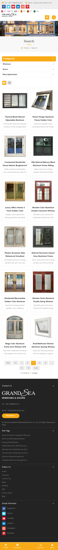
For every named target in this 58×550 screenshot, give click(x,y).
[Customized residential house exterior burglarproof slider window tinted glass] (15, 146)
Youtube (10, 518)
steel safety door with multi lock (14, 446)
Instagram (11, 528)
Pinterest (10, 533)
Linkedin (10, 523)
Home (26, 48)
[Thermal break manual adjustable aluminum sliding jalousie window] (15, 100)
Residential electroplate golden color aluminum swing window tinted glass (14, 300)
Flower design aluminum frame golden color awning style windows (43, 119)
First (8, 363)
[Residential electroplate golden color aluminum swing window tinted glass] (15, 282)
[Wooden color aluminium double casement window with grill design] (43, 191)
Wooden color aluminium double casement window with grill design (43, 209)
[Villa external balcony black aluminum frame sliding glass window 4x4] (43, 146)
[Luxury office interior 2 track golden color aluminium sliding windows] (15, 191)
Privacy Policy (7, 493)
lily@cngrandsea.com (43, 3)
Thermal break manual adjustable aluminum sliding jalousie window (14, 119)
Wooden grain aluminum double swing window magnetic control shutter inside (43, 300)
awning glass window (10, 442)
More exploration (10, 74)
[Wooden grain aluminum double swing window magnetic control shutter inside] (43, 282)
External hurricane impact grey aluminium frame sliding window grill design (43, 255)
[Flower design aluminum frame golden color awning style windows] (43, 100)
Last (36, 368)
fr (12, 11)
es (24, 11)
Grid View (4, 83)
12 (22, 368)
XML (3, 489)
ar (37, 11)
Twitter (10, 513)
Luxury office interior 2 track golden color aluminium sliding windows (15, 209)
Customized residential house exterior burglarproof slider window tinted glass (15, 164)
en (5, 11)
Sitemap (5, 486)
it (18, 11)
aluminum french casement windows (16, 435)
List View (9, 83)
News (4, 482)
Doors (5, 69)
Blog (4, 425)
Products (5, 475)
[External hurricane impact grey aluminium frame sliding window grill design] (43, 236)
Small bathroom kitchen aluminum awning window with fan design (43, 346)
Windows (7, 64)
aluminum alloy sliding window (13, 439)
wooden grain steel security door (15, 449)
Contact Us (6, 478)
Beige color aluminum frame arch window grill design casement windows (15, 346)
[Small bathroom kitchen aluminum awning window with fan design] (43, 327)
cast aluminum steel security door (15, 453)
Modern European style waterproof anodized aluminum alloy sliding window (15, 255)
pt (31, 11)
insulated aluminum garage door (14, 460)
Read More (10, 416)
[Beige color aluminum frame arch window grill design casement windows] (15, 327)
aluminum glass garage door (13, 456)
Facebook (11, 508)
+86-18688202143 (15, 3)
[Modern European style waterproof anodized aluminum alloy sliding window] (15, 236)
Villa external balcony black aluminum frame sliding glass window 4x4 (43, 164)
